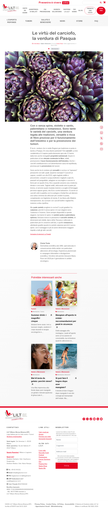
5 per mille (42, 450)
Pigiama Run (43, 464)
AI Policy (60, 504)
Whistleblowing (56, 506)
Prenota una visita (90, 10)
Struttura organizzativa (14, 436)
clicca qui (74, 435)
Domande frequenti (45, 439)
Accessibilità (69, 504)
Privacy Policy (40, 504)
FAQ (96, 21)
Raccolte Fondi (44, 453)
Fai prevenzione (45, 10)
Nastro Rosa (43, 466)
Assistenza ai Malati (33, 10)
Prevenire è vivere (54, 2)
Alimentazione (55, 48)
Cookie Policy (51, 504)
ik (50, 234)
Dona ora (101, 9)
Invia (66, 466)
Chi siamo (74, 10)
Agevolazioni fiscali (43, 506)
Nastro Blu (42, 468)
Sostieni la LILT (66, 10)
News (62, 21)
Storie (79, 21)
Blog (80, 10)
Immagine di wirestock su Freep (40, 234)
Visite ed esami (25, 10)
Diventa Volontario (57, 10)
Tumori (28, 21)
